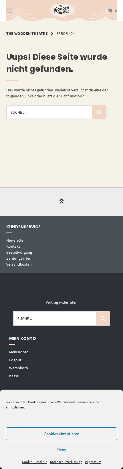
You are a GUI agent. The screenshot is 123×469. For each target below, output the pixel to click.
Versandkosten (19, 264)
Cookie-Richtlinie (34, 462)
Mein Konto (19, 351)
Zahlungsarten (18, 258)
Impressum (93, 462)
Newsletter (15, 240)
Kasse (14, 375)
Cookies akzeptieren (61, 433)
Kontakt (13, 246)
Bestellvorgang (19, 252)
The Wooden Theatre (27, 33)
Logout (15, 359)
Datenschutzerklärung (66, 462)
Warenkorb (18, 367)
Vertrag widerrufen (62, 302)
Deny (61, 449)
